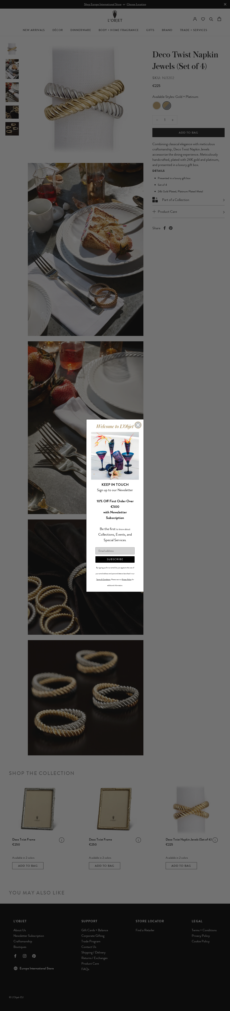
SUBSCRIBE (115, 559)
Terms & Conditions (103, 579)
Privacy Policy (127, 579)
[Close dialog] (138, 425)
